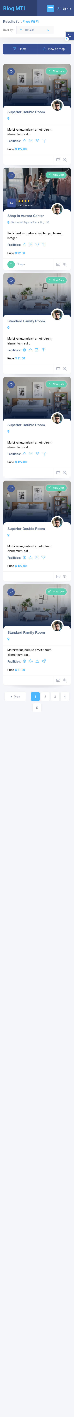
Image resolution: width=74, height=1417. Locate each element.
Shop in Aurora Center (25, 216)
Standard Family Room (26, 321)
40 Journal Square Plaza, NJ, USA (30, 222)
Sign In (67, 8)
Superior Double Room (26, 112)
